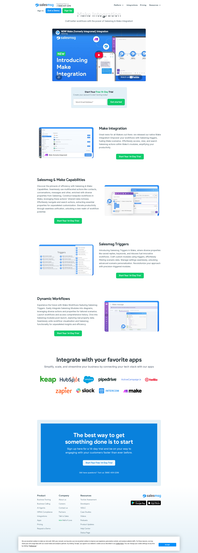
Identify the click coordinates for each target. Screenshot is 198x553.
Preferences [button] (32, 546)
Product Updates (87, 524)
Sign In (40, 11)
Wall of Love (65, 520)
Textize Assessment (88, 500)
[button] (118, 5)
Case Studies (85, 512)
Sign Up (68, 10)
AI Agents (41, 508)
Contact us (63, 508)
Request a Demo (44, 528)
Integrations (132, 5)
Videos (83, 516)
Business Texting (44, 500)
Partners (62, 512)
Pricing (143, 5)
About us (62, 500)
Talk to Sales (64, 516)
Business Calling (43, 504)
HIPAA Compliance (44, 512)
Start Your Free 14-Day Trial (99, 462)
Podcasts (84, 520)
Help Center (85, 528)
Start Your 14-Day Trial (130, 156)
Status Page (85, 533)
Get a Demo (53, 10)
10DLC (83, 508)
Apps (39, 520)
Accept (167, 545)
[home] (44, 5)
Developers (85, 504)
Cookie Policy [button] (120, 543)
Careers (62, 504)
